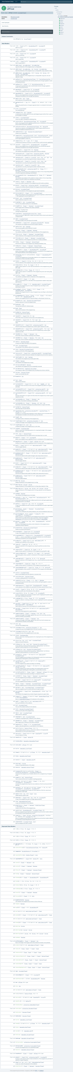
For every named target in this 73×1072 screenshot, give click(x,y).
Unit (33, 279)
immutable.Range (25, 341)
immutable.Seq (23, 756)
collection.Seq (38, 153)
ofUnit (61, 33)
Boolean (29, 112)
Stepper (25, 696)
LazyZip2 (41, 410)
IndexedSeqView (23, 801)
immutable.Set (30, 759)
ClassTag (37, 733)
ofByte (61, 20)
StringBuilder (26, 65)
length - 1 (43, 384)
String (36, 69)
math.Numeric (38, 540)
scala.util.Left (18, 519)
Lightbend (41, 1070)
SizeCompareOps (25, 428)
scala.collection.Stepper (25, 699)
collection (11, 6)
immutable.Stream (25, 1034)
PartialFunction (27, 79)
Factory (27, 728)
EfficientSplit (23, 697)
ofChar (61, 22)
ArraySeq (19, 6)
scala (8, 6)
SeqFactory (28, 368)
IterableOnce (32, 46)
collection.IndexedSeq (29, 1004)
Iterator (30, 131)
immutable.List (24, 748)
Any (25, 112)
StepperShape (42, 696)
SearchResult (29, 604)
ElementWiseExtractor (28, 213)
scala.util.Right (44, 519)
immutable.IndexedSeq (29, 741)
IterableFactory (26, 851)
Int (49, 79)
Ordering (41, 654)
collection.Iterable (36, 222)
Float (24, 12)
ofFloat (62, 25)
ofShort (62, 32)
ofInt (61, 27)
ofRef (61, 30)
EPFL (36, 1070)
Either (37, 513)
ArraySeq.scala (14, 18)
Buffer (29, 737)
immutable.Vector (25, 767)
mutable (15, 6)
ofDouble (62, 23)
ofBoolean (62, 18)
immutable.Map (35, 284)
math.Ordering (36, 445)
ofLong (61, 28)
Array (25, 39)
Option (44, 126)
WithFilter (38, 805)
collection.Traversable (30, 1042)
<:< (30, 752)
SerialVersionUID (15, 17)
